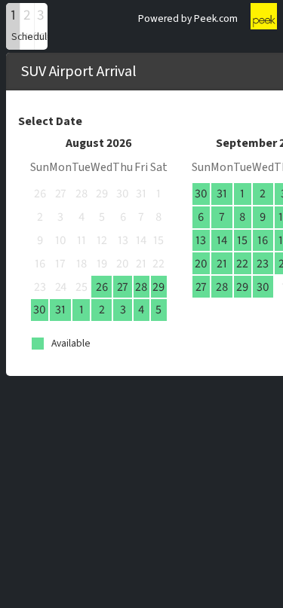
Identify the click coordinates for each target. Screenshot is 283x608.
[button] (13, 26)
